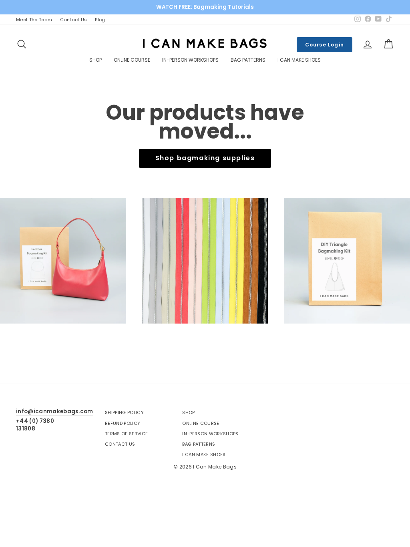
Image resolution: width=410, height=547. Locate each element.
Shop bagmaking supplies (205, 158)
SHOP (95, 59)
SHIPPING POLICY (124, 412)
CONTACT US (120, 444)
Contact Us (73, 19)
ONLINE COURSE (132, 59)
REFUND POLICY (122, 423)
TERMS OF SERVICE (126, 433)
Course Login (324, 44)
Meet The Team (34, 19)
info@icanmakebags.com (54, 411)
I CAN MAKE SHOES (299, 59)
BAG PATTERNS (248, 59)
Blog (100, 19)
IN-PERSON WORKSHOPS (190, 59)
